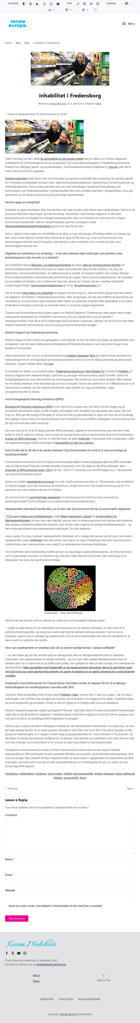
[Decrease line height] (63, 10)
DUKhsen (84, 438)
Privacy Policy (66, 998)
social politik (71, 777)
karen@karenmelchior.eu (51, 964)
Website (10, 890)
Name (9, 859)
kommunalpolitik (83, 773)
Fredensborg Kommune (70, 371)
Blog (98, 103)
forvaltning (11, 773)
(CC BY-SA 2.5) (68, 1014)
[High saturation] (58, 3)
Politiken (123, 371)
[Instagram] (24, 953)
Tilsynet (112, 167)
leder (75, 694)
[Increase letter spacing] (87, 10)
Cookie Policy (47, 998)
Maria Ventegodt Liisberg (76, 516)
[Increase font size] (54, 10)
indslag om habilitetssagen (36, 516)
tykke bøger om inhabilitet (37, 293)
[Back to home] (18, 24)
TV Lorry (48, 363)
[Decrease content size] (122, 3)
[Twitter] (13, 953)
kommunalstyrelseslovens (47, 285)
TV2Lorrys (12, 516)
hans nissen (55, 773)
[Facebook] (7, 953)
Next (129, 788)
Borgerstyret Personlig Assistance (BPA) (29, 406)
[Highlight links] (77, 3)
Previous (13, 788)
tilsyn (83, 777)
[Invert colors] (24, 3)
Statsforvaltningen (16, 178)
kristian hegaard (104, 773)
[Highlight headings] (84, 3)
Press (36, 981)
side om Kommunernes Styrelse (102, 265)
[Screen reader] (91, 3)
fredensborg (27, 773)
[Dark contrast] (37, 3)
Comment (11, 815)
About (36, 975)
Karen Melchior (58, 103)
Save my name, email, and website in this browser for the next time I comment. (55, 906)
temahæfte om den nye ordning (74, 442)
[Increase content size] (130, 3)
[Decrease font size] (45, 10)
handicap (41, 773)
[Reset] (95, 9)
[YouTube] (18, 953)
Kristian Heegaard (78, 355)
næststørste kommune (40, 481)
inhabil (68, 773)
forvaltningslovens (85, 285)
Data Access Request (89, 998)
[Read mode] (97, 3)
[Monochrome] (30, 3)
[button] (128, 24)
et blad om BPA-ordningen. (21, 438)
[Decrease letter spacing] (79, 10)
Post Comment (17, 918)
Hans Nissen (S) (95, 371)
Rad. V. (94, 355)
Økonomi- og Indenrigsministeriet (51, 265)
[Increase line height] (70, 10)
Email (9, 875)
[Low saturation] (51, 3)
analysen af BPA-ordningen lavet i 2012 (28, 470)
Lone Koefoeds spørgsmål (44, 497)
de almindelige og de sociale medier (61, 158)
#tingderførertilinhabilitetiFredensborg (28, 226)
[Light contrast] (44, 3)
